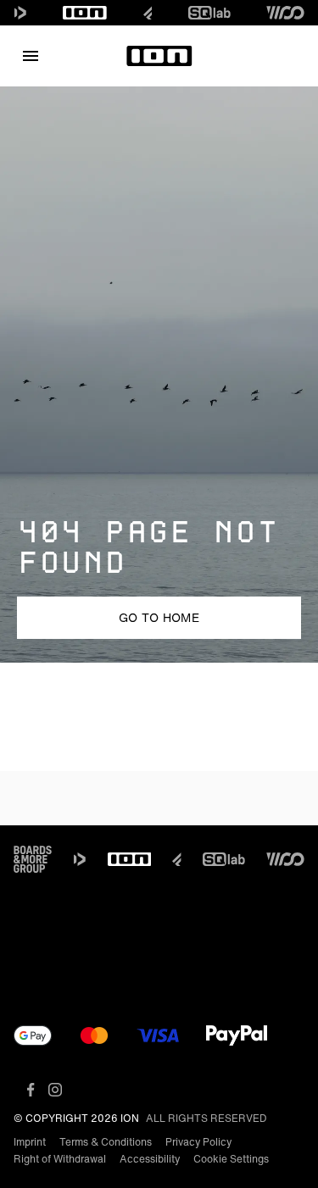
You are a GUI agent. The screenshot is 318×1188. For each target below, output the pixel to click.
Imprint (30, 1142)
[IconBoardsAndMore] (33, 859)
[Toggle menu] (30, 56)
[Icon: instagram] (55, 1089)
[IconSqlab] (209, 12)
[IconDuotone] (20, 12)
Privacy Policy (198, 1142)
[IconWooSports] (285, 12)
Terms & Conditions (105, 1142)
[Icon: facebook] (31, 1089)
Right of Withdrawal (60, 1159)
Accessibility (150, 1159)
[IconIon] (85, 12)
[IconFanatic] (148, 12)
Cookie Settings (231, 1159)
